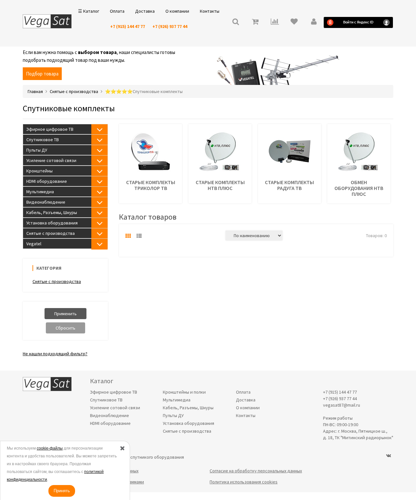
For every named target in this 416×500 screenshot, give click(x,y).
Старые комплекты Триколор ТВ (150, 185)
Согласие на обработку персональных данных (256, 471)
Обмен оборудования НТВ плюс (358, 188)
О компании (177, 11)
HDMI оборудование (46, 181)
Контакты (209, 11)
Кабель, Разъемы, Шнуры (51, 212)
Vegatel (33, 244)
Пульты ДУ (36, 150)
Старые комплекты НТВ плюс (220, 185)
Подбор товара (42, 74)
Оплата (117, 11)
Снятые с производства (50, 233)
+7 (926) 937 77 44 (169, 26)
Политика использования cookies (244, 482)
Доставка (145, 11)
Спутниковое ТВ (42, 139)
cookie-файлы (50, 448)
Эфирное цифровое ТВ (49, 129)
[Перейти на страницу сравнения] (274, 22)
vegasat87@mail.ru (341, 405)
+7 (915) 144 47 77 (127, 26)
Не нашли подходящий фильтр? (55, 354)
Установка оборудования (52, 223)
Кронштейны (39, 171)
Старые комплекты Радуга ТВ (289, 185)
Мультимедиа (40, 192)
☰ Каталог (88, 11)
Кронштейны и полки (184, 392)
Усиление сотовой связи (51, 160)
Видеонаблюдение (45, 202)
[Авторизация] (313, 22)
